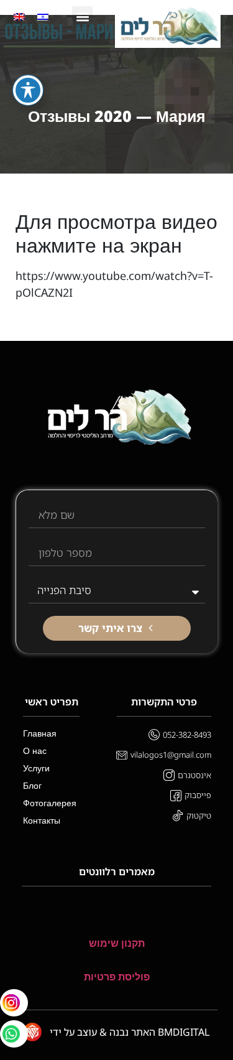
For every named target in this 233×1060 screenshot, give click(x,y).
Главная (40, 733)
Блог (32, 785)
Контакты (41, 820)
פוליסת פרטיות (117, 977)
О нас (35, 750)
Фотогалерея (49, 803)
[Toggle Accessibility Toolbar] (28, 90)
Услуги (36, 768)
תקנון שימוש (117, 943)
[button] (82, 16)
